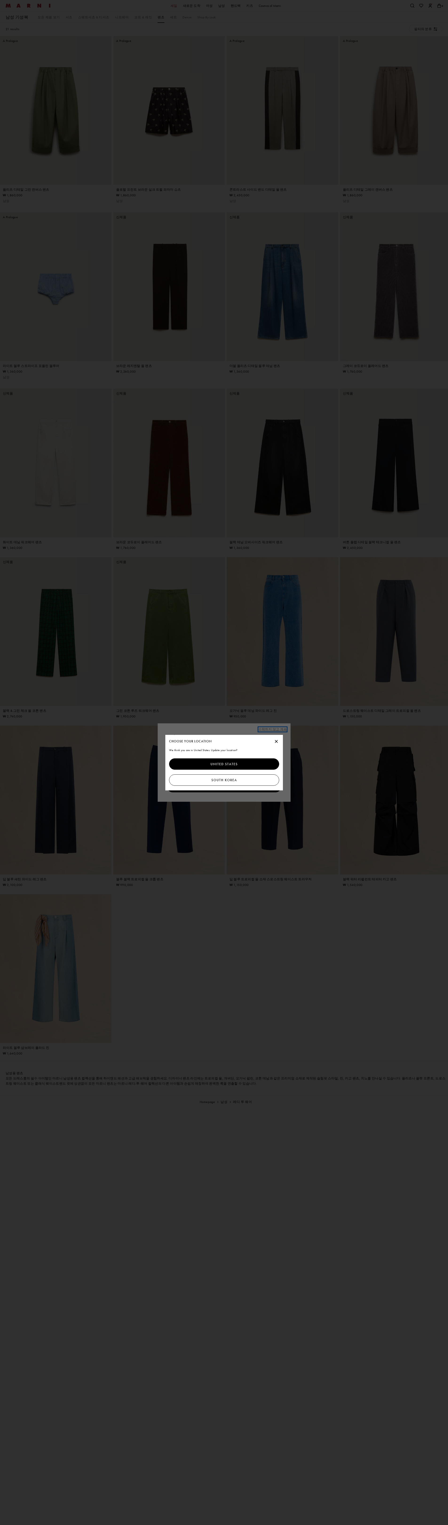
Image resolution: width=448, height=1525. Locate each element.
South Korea (224, 780)
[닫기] (276, 742)
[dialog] (224, 762)
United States (224, 764)
